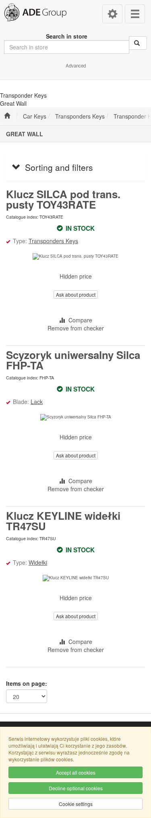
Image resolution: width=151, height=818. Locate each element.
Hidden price (76, 276)
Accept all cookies (75, 772)
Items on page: (26, 683)
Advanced (76, 65)
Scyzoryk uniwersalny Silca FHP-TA (73, 360)
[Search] (138, 43)
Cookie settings (76, 803)
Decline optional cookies (76, 788)
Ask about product (75, 294)
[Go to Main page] (7, 116)
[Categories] (135, 13)
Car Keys (34, 116)
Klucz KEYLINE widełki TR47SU (63, 520)
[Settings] (112, 13)
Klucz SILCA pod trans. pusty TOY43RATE (63, 199)
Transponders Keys (80, 116)
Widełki (38, 562)
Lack (37, 402)
